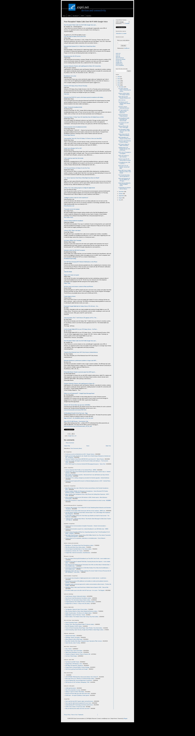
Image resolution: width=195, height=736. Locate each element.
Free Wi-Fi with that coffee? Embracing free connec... (124, 90)
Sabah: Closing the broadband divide (73, 107)
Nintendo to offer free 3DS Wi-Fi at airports (74, 250)
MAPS (82, 15)
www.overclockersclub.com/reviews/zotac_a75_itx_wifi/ (78, 426)
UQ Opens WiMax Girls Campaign (72, 240)
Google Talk (118, 60)
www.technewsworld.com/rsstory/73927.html (75, 409)
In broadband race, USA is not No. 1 (124, 163)
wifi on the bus (121, 100)
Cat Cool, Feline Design (71, 656)
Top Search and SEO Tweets (72, 661)
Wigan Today (67, 283)
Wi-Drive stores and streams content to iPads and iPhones (78, 286)
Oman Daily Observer (69, 135)
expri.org (118, 56)
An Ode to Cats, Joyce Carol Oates (73, 650)
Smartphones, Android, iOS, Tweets (73, 550)
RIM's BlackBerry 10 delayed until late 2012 (124, 138)
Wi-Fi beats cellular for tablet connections (123, 145)
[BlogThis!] (69, 434)
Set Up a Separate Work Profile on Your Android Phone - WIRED (80, 469)
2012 (118, 83)
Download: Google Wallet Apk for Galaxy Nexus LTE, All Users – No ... (81, 306)
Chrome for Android (120, 59)
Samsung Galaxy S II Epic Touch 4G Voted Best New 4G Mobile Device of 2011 (84, 117)
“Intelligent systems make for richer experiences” (76, 197)
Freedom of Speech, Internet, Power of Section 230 (77, 654)
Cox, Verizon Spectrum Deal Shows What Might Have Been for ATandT (81, 178)
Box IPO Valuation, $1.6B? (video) (73, 626)
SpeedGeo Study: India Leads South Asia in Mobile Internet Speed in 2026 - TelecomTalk (86, 587)
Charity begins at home (69, 296)
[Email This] (68, 434)
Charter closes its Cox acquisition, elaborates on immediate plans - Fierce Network (85, 538)
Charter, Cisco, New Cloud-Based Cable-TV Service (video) (79, 624)
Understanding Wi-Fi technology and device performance (79, 704)
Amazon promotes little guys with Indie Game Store (77, 693)
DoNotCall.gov (119, 63)
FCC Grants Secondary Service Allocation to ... (124, 175)
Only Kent (66, 94)
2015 (118, 76)
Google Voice (71, 435)
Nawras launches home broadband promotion (75, 127)
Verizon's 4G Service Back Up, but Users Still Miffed (77, 405)
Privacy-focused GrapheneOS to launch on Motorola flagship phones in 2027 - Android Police (87, 481)
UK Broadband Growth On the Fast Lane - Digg (75, 413)
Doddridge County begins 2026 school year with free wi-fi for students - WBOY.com (85, 510)
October (121, 193)
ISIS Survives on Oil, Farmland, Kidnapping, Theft (77, 682)
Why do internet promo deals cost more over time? (77, 708)
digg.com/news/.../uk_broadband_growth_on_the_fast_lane (78, 418)
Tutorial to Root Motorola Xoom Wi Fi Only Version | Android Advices (81, 352)
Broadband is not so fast (70, 76)
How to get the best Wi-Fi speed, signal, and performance (79, 701)
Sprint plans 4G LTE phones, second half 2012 (123, 167)
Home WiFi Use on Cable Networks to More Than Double (124, 172)
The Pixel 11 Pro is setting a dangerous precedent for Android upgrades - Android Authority (87, 477)
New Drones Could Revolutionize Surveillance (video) (78, 598)
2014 (118, 78)
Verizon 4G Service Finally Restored (123, 115)
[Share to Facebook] (72, 434)
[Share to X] (71, 434)
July (120, 199)
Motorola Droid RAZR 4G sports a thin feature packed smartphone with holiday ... (84, 97)
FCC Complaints (120, 65)
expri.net (118, 54)
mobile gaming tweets (70, 688)
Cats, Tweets (68, 648)
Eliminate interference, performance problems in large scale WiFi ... (80, 360)
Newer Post (67, 445)
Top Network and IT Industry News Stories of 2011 (124, 103)
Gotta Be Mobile (68, 271)
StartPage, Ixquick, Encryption (72, 637)
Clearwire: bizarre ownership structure (123, 107)
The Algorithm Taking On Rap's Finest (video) (76, 609)
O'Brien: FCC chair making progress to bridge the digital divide (79, 187)
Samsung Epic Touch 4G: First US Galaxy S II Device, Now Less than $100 (83, 138)
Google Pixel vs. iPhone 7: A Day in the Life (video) (77, 603)
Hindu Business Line (69, 206)
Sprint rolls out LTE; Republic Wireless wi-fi (124, 97)
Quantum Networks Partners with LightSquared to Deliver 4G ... (80, 383)
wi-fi (75, 435)
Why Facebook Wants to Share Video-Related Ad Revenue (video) (81, 611)
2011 (118, 85)
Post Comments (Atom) (76, 448)
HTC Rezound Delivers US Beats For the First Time (77, 168)
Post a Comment (70, 442)
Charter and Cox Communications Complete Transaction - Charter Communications (85, 525)
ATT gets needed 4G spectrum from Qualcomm (123, 111)
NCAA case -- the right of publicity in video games (77, 695)
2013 (118, 80)
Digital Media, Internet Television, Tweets (75, 614)
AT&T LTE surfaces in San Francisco (123, 156)
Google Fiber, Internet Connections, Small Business (77, 552)
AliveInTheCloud (120, 57)
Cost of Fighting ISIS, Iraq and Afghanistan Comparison (78, 680)
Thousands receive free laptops (72, 209)
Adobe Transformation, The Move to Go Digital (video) (78, 613)
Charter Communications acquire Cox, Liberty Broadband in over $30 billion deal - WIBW (86, 528)
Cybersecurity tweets (70, 635)
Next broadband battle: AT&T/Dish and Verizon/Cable (123, 119)
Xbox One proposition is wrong (72, 690)
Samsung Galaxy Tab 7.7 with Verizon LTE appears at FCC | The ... (80, 317)
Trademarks (80, 714)
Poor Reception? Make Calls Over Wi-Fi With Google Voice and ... (80, 25)
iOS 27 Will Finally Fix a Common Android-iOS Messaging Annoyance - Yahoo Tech (85, 464)
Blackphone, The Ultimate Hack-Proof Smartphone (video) (79, 545)
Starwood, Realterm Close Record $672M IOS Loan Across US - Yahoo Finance (84, 459)
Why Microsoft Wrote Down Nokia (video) (75, 547)
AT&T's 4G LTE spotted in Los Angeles (124, 153)
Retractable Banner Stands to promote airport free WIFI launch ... (80, 372)
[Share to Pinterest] (74, 434)
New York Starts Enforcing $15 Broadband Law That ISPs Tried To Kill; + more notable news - (87, 558)
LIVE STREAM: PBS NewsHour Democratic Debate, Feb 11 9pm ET (81, 676)
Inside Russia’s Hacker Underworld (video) (75, 596)
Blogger (125, 718)
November (121, 191)
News (64, 15)
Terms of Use (74, 714)
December (121, 86)
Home (87, 445)
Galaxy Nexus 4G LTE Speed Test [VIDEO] (123, 134)
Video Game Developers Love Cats (73, 652)
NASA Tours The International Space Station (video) (77, 600)
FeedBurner (126, 48)
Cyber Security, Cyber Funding (72, 642)
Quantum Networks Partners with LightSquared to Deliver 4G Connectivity (82, 66)
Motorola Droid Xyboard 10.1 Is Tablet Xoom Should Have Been (80, 46)
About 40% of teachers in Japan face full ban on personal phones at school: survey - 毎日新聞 (88, 500)
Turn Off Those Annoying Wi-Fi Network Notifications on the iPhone (80, 261)
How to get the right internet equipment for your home (78, 703)
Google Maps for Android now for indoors (124, 188)
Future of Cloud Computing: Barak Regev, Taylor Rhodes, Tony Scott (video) (83, 628)
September (121, 195)
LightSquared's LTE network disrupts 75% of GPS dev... (124, 149)
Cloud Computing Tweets (71, 622)
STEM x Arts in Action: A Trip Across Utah (75, 706)
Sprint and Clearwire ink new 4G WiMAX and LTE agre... (124, 180)
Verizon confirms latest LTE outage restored (123, 94)
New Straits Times (68, 217)
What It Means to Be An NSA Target (73, 639)
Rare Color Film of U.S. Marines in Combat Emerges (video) (79, 678)
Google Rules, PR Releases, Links (73, 663)
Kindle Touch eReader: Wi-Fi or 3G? (73, 148)
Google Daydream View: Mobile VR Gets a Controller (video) (80, 601)
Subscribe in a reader (121, 33)
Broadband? (76, 15)
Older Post (108, 445)
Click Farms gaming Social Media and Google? (76, 669)
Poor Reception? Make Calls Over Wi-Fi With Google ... (124, 131)
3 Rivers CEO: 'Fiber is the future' (72, 230)
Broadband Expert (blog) (70, 258)
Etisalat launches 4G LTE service (72, 56)
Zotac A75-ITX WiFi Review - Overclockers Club (76, 421)
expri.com (118, 53)
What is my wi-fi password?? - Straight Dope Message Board (79, 393)
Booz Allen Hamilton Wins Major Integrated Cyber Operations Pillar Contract (83, 641)
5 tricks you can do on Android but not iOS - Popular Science (79, 454)
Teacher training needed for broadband (73, 220)
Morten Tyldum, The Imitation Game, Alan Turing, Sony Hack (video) (81, 616)
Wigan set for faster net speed (71, 275)
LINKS (69, 15)
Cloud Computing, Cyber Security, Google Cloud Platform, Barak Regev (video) (84, 629)
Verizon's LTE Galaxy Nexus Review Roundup (75, 85)
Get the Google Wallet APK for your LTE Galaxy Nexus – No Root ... (81, 329)
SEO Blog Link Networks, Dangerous (74, 665)
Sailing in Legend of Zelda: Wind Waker (74, 691)
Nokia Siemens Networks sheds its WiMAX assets (124, 184)
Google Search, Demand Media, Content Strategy (77, 667)
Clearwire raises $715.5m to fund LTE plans (124, 141)
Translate (127, 23)
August (120, 197)
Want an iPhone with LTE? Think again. (123, 126)
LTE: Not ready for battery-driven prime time (75, 36)
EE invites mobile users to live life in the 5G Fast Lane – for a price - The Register (85, 590)
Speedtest (88, 15)
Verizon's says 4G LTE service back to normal (124, 159)
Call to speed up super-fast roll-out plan (73, 158)
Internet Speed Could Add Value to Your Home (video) (78, 549)
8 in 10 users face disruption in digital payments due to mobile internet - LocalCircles (85, 578)
